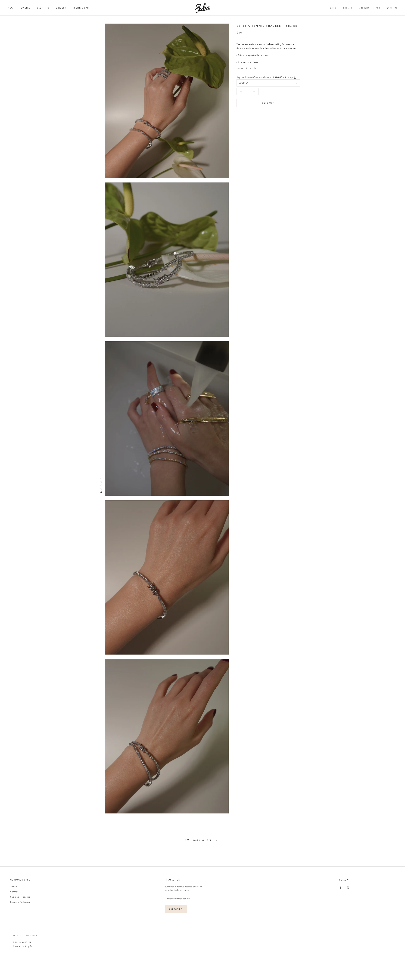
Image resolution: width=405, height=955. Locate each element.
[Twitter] (251, 68)
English (347, 8)
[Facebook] (246, 68)
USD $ (333, 8)
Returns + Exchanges (20, 902)
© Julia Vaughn (22, 942)
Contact (13, 891)
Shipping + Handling (20, 896)
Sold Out (268, 103)
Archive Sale (81, 7)
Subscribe (175, 909)
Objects (61, 7)
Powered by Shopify (22, 946)
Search (377, 8)
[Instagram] (348, 887)
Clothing (43, 7)
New (10, 7)
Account (364, 8)
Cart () (391, 7)
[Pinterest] (255, 68)
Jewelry (25, 7)
